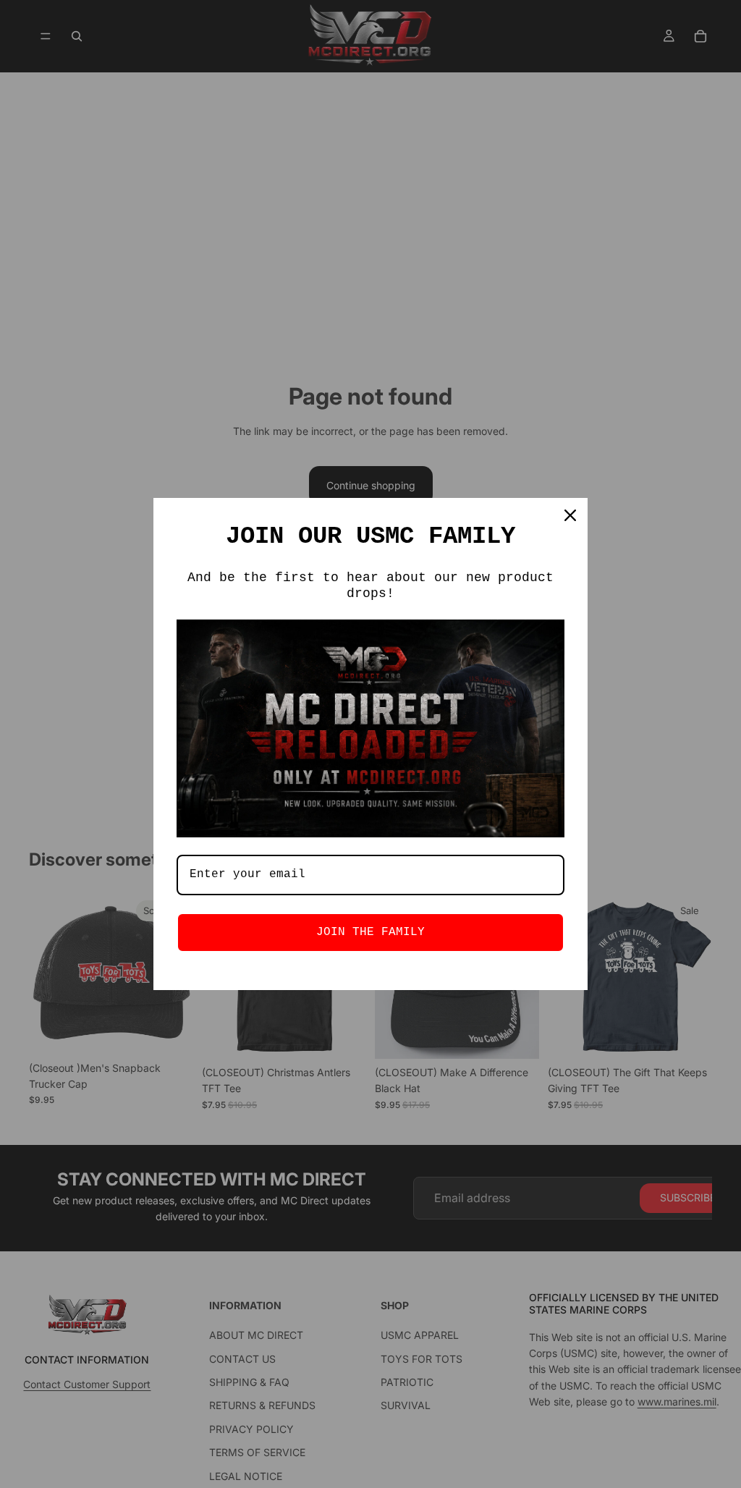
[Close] (570, 515)
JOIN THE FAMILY (370, 932)
